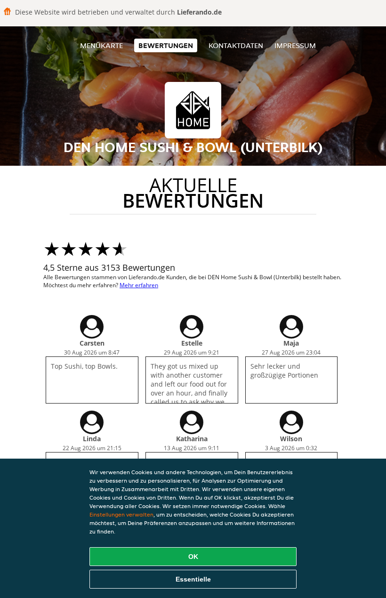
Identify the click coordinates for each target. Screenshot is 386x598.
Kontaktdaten (236, 45)
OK (193, 556)
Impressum (295, 45)
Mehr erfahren (139, 285)
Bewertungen (165, 45)
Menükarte (101, 45)
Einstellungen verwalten (121, 514)
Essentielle (193, 579)
